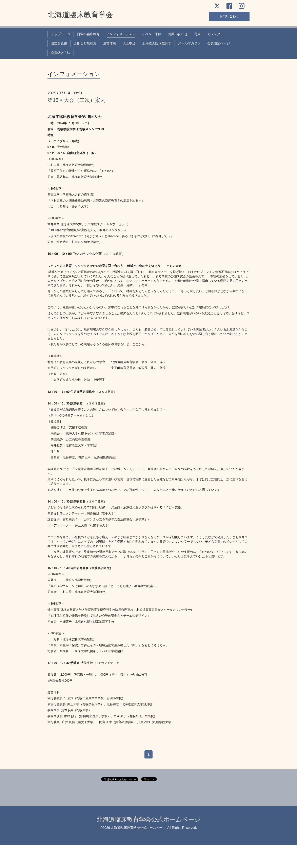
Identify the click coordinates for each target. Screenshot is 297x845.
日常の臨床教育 (88, 34)
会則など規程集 (85, 43)
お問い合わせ (229, 16)
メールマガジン (189, 43)
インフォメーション (120, 34)
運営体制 (109, 43)
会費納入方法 (60, 53)
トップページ (60, 34)
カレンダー (215, 34)
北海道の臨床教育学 (156, 43)
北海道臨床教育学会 (80, 15)
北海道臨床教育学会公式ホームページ (148, 819)
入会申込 (129, 43)
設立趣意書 (59, 43)
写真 (197, 34)
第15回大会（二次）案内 (76, 100)
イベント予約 (151, 34)
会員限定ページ (218, 43)
